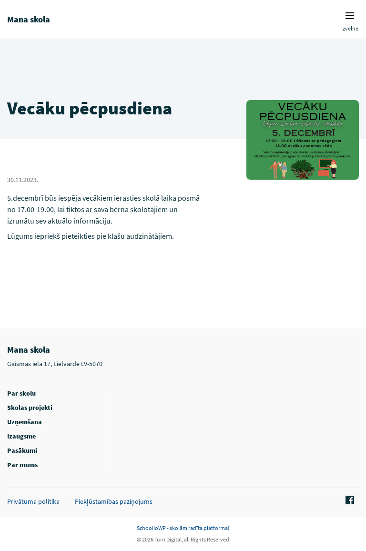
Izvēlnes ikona (350, 16)
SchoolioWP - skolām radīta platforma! (183, 527)
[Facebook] (348, 500)
